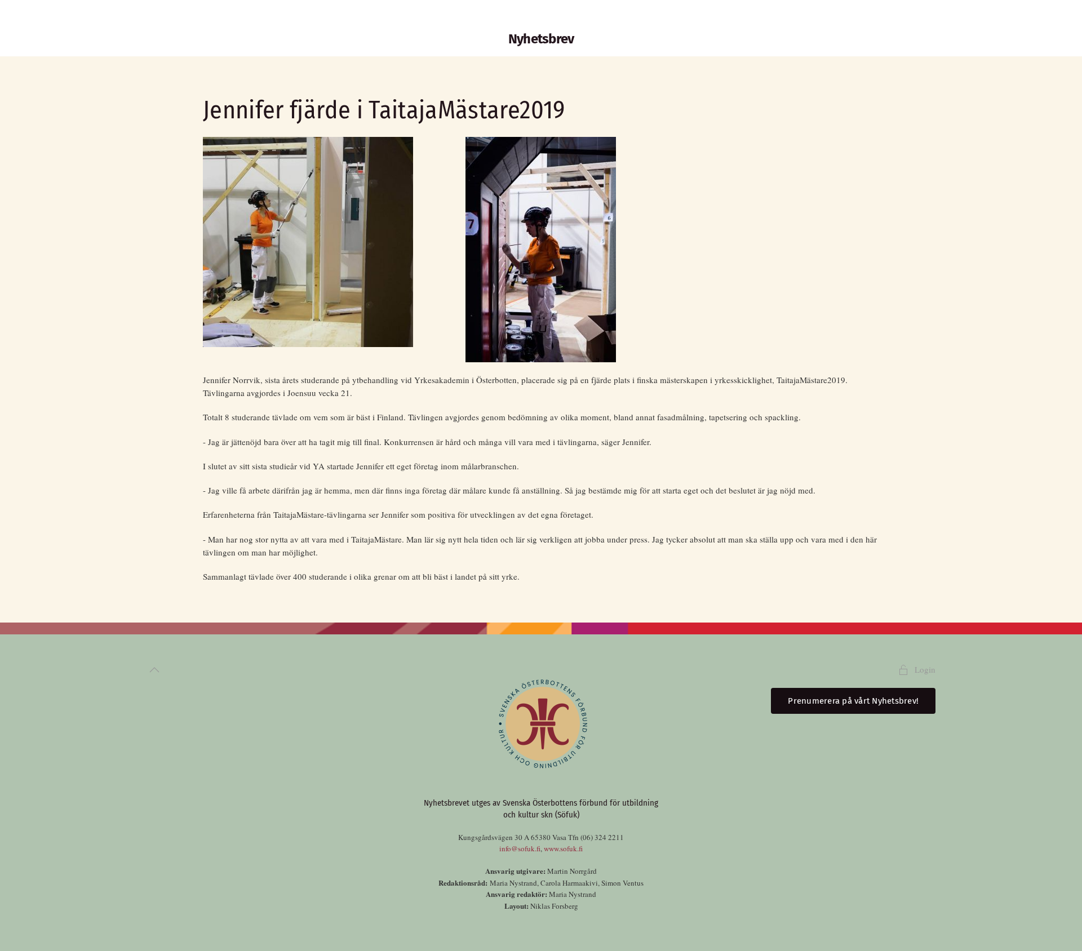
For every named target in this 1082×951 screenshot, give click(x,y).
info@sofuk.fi (519, 848)
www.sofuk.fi (563, 848)
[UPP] (154, 670)
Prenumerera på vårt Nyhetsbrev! (853, 701)
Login (925, 669)
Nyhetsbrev (541, 39)
